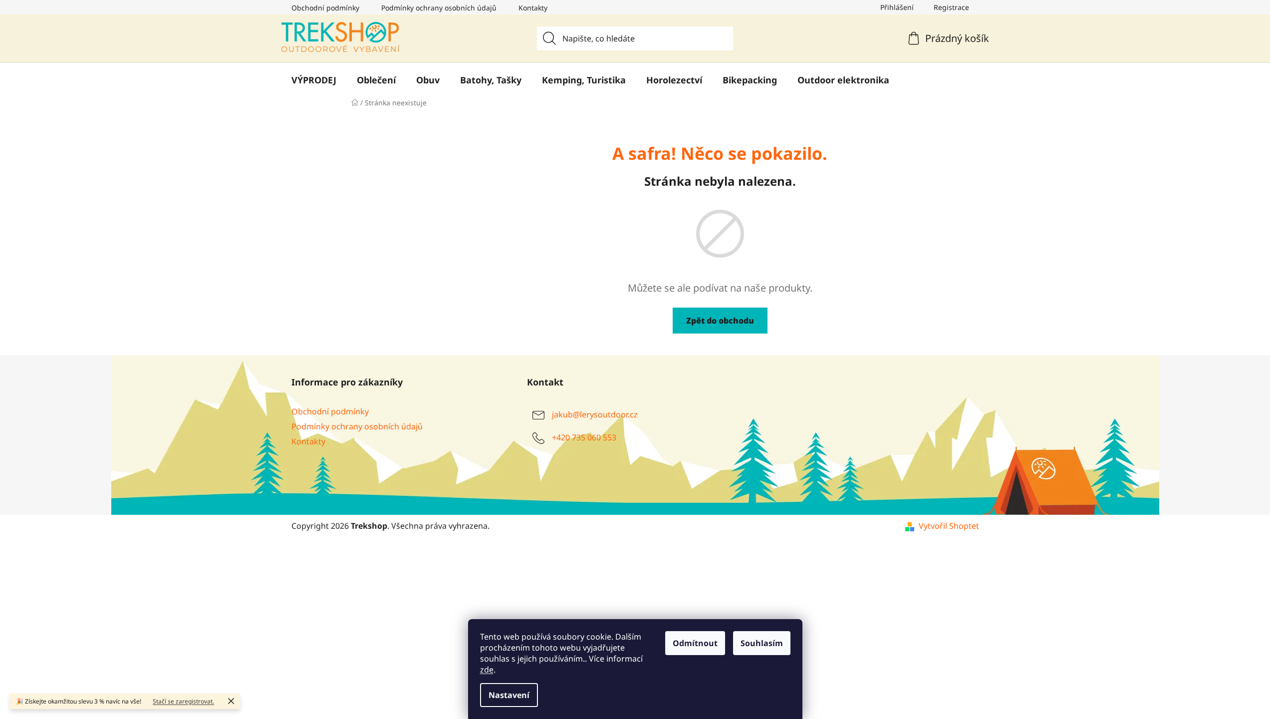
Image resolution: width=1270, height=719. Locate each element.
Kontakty (532, 7)
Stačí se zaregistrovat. (183, 701)
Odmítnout (695, 643)
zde (487, 669)
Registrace (951, 7)
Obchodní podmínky (325, 7)
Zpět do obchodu (720, 320)
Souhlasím (762, 643)
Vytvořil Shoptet (949, 525)
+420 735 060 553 (584, 437)
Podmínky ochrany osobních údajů (439, 7)
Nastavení (509, 695)
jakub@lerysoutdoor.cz (595, 414)
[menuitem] (313, 80)
